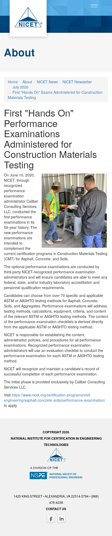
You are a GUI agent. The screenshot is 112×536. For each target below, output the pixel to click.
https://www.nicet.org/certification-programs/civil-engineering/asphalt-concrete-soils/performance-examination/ (54, 397)
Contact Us (56, 508)
